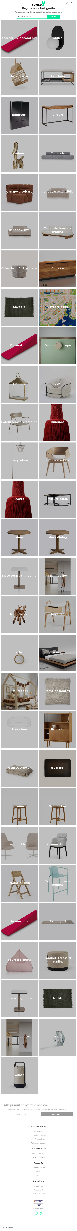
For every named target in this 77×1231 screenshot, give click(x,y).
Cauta (53, 16)
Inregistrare (38, 1186)
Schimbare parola (38, 1194)
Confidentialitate (38, 1139)
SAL (38, 1176)
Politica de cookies (38, 1143)
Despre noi (38, 1131)
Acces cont (38, 1190)
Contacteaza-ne (38, 1168)
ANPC (38, 1172)
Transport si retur (38, 1157)
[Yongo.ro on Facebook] (36, 1214)
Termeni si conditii (38, 1135)
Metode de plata (38, 1153)
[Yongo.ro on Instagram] (40, 1214)
